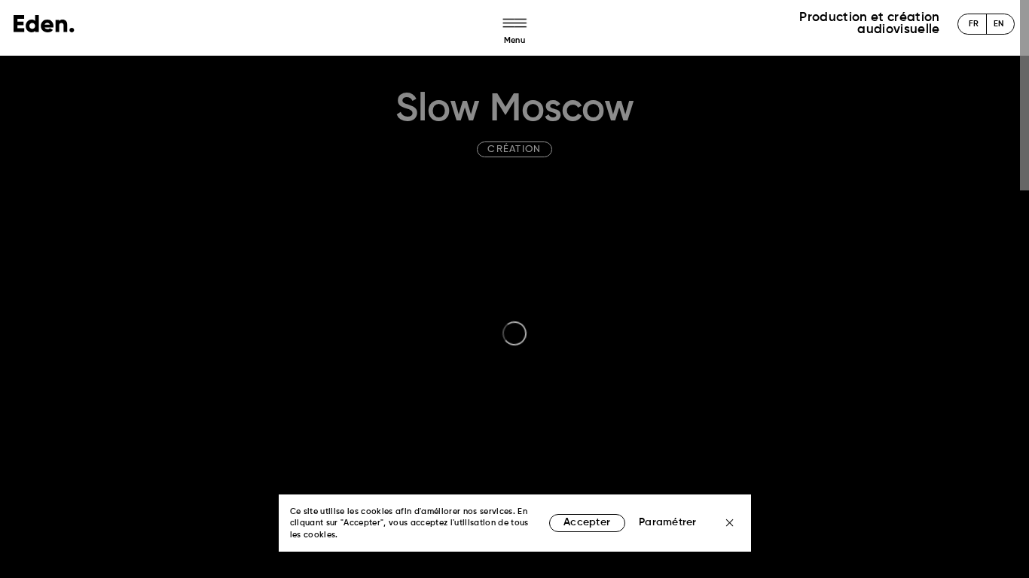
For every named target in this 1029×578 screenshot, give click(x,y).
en (999, 24)
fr (974, 24)
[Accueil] (44, 24)
